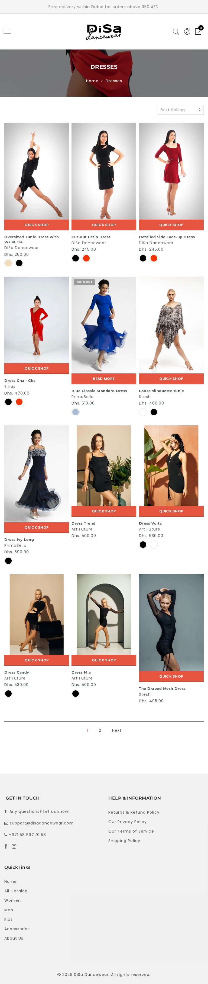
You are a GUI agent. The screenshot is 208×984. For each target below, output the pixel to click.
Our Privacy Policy (127, 821)
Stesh (145, 396)
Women (12, 900)
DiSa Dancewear (21, 247)
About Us (13, 938)
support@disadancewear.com (42, 823)
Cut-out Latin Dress (91, 237)
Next (117, 730)
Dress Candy (16, 672)
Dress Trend (84, 523)
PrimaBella (83, 396)
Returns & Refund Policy (134, 812)
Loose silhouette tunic (161, 391)
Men (8, 910)
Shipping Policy (124, 840)
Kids (8, 919)
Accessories (17, 929)
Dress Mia (81, 672)
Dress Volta (150, 523)
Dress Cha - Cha (20, 380)
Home (92, 81)
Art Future (82, 529)
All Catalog (16, 891)
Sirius (9, 386)
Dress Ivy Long (19, 539)
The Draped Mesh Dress (162, 688)
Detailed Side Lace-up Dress (167, 237)
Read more (104, 378)
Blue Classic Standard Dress (99, 391)
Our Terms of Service (131, 831)
